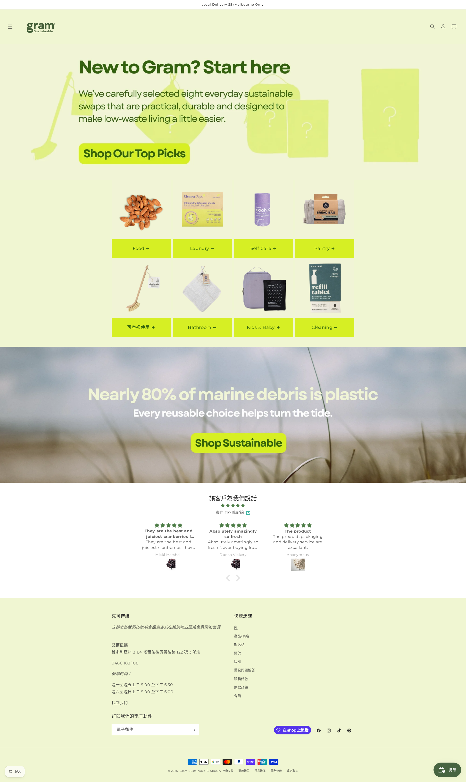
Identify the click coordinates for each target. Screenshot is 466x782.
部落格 (239, 644)
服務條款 (241, 678)
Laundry (199, 248)
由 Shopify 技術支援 (220, 771)
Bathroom (199, 327)
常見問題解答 (244, 670)
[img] (233, 505)
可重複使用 (138, 327)
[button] (10, 26)
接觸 (237, 661)
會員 (237, 696)
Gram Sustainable (193, 771)
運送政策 (292, 770)
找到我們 (120, 702)
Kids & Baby (261, 327)
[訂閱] (193, 730)
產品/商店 (242, 636)
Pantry (322, 248)
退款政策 (241, 687)
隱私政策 (260, 770)
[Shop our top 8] (233, 112)
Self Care (260, 248)
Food (138, 248)
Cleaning (322, 327)
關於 (237, 653)
